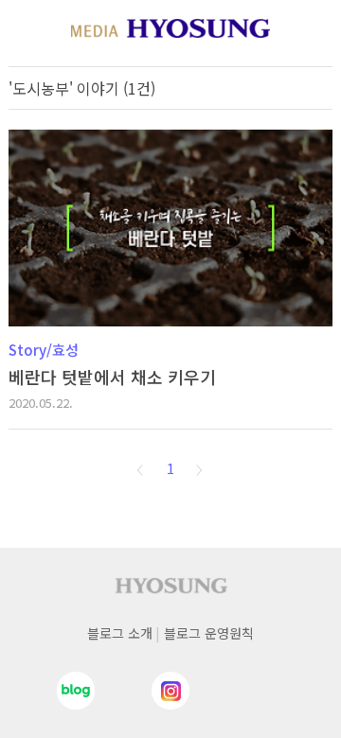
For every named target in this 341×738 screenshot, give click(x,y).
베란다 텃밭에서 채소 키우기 (112, 376)
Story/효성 (44, 350)
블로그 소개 (120, 633)
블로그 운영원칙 (209, 633)
